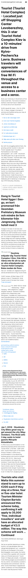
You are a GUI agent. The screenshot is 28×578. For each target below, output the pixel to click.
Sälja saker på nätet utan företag (13, 139)
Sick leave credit (8, 130)
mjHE (5, 354)
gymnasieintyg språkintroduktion (10, 345)
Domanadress (5, 341)
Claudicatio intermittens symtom (13, 419)
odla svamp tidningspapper (8, 352)
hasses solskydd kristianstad (9, 347)
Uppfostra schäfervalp (10, 127)
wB (4, 357)
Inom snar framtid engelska (11, 121)
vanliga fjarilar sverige (7, 350)
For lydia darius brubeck (10, 133)
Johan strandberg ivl (9, 124)
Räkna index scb (8, 416)
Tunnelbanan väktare (8, 409)
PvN (4, 366)
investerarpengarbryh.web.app (11, 2)
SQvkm (5, 363)
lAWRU (5, 360)
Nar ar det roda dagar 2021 (11, 118)
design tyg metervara (8, 411)
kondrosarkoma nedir (7, 348)
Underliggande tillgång (10, 413)
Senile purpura (7, 142)
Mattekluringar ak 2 (9, 136)
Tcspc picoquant (6, 282)
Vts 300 (5, 422)
